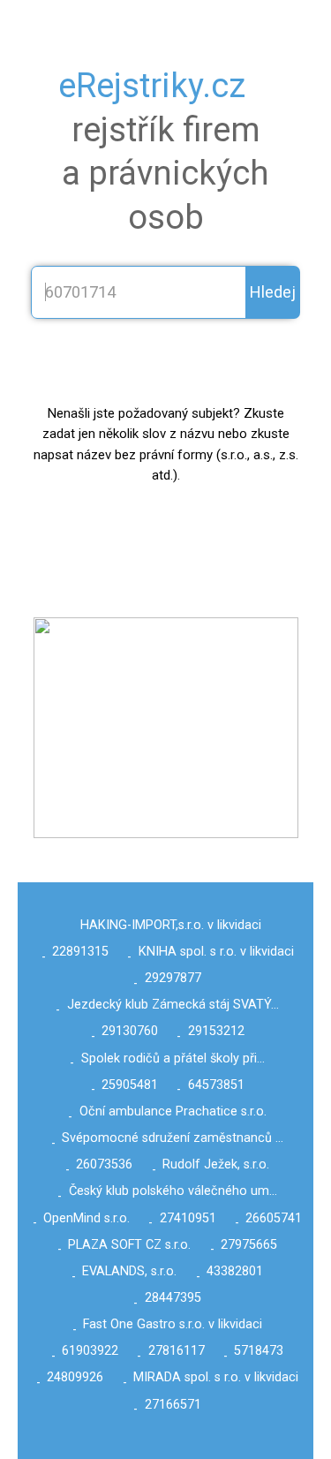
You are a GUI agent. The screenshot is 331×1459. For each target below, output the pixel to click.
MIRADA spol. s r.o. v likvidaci (215, 1377)
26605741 (273, 1218)
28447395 (173, 1297)
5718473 (258, 1350)
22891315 (80, 951)
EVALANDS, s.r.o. (129, 1271)
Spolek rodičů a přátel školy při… (173, 1058)
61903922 (90, 1350)
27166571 (173, 1404)
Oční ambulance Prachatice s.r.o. (173, 1111)
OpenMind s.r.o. (86, 1218)
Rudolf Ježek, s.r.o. (215, 1164)
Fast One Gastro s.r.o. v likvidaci (172, 1324)
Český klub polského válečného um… (173, 1190)
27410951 (188, 1218)
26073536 (104, 1164)
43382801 (235, 1271)
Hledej (273, 292)
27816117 (176, 1350)
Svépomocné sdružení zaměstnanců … (172, 1137)
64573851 (216, 1084)
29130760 (130, 1031)
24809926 (75, 1377)
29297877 (173, 978)
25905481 (130, 1084)
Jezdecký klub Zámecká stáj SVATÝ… (173, 1004)
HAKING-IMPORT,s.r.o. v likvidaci (170, 925)
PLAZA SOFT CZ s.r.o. (129, 1244)
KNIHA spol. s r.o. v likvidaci (216, 951)
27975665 (249, 1244)
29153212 (216, 1031)
